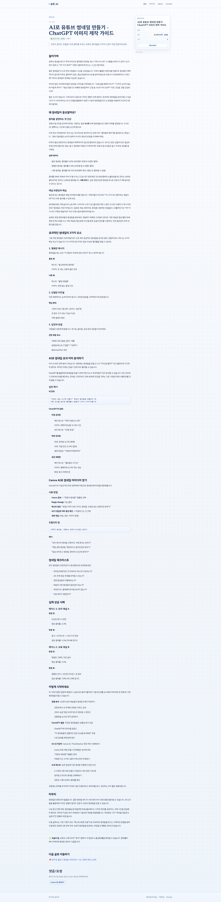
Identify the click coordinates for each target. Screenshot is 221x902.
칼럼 (144, 4)
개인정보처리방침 (151, 897)
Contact (169, 4)
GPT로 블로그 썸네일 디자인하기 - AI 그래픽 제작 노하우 (74, 859)
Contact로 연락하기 (57, 882)
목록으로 (51, 17)
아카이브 (152, 4)
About (160, 4)
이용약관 (161, 897)
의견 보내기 (152, 45)
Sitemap (169, 897)
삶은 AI (54, 4)
